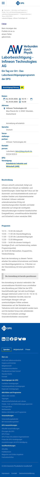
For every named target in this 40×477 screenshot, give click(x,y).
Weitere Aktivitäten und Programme (14, 412)
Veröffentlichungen (8, 446)
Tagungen (5, 398)
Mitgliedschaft (18, 350)
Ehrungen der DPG (8, 431)
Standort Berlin (7, 374)
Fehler (4, 24)
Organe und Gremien (9, 363)
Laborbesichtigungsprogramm (10, 14)
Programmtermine (25, 14)
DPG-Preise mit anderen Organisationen (15, 437)
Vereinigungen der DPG (10, 380)
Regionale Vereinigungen (10, 389)
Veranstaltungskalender (10, 419)
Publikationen (6, 452)
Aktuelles (5, 449)
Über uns (5, 357)
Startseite (7, 10)
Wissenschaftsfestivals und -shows (14, 401)
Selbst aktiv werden (8, 396)
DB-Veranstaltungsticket (10, 422)
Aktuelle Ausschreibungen (10, 428)
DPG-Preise (5, 434)
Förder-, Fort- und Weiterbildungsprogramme (14, 12)
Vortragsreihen (7, 407)
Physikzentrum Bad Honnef (11, 371)
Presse (27, 350)
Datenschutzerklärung (26, 473)
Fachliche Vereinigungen (10, 383)
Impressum (5, 473)
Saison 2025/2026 (7, 16)
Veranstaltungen (8, 416)
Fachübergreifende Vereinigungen (13, 386)
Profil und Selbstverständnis (11, 360)
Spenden (6, 350)
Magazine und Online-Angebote (12, 454)
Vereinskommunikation (10, 368)
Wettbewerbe (6, 409)
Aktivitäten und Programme (19, 10)
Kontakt (4, 376)
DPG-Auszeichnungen (9, 425)
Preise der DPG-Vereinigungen (12, 439)
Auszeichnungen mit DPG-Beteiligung (14, 442)
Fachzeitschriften (8, 457)
